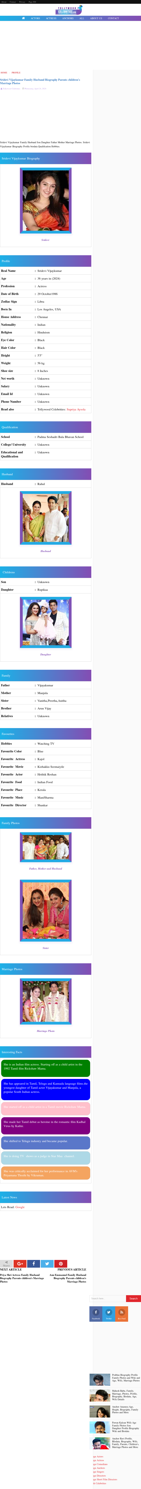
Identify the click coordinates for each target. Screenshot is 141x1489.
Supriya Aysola (76, 409)
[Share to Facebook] (33, 1264)
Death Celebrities (97, 1483)
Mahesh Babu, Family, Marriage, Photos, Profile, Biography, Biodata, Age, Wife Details (124, 1395)
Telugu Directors (97, 1475)
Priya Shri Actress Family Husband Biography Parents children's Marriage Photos (22, 1278)
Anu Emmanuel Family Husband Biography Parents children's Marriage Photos (68, 1278)
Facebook (96, 1318)
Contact (13, 2)
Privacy (22, 2)
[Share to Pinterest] (60, 1264)
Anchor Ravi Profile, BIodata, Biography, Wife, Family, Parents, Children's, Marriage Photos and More (125, 1443)
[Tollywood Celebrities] (23, 18)
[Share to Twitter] (47, 1264)
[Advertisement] (70, 46)
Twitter (109, 1318)
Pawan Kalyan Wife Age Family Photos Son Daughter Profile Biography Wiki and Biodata (125, 1427)
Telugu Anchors (97, 1467)
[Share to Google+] (20, 1264)
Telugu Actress (96, 1460)
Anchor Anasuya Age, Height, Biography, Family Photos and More (125, 1409)
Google (20, 1207)
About (3, 2)
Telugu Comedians (98, 1464)
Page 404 (32, 2)
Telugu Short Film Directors (103, 1479)
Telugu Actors (96, 1456)
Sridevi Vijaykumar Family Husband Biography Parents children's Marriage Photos (40, 81)
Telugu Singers (96, 1471)
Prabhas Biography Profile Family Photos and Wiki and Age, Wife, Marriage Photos (126, 1378)
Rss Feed (122, 1318)
